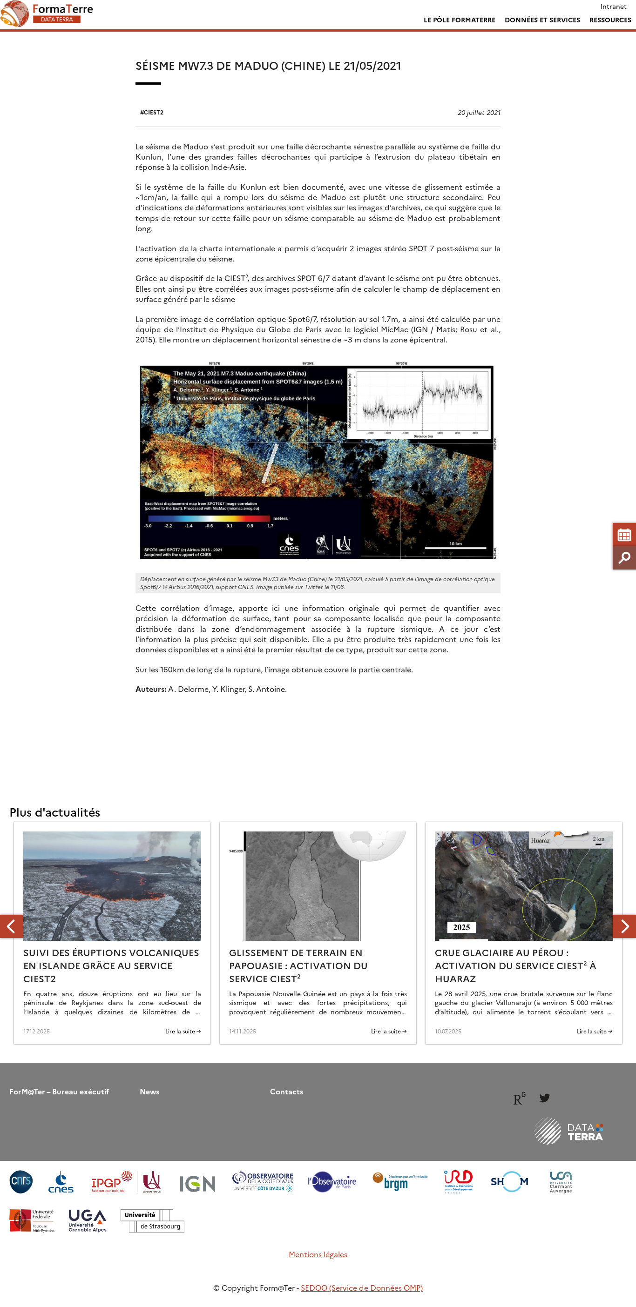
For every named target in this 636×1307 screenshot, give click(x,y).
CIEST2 (153, 112)
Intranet (614, 6)
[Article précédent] (11, 926)
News (149, 1091)
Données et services (542, 19)
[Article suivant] (624, 926)
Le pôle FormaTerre (459, 19)
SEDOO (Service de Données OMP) (362, 1287)
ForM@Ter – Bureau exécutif (59, 1091)
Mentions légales (318, 1254)
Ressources (610, 19)
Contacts (286, 1091)
